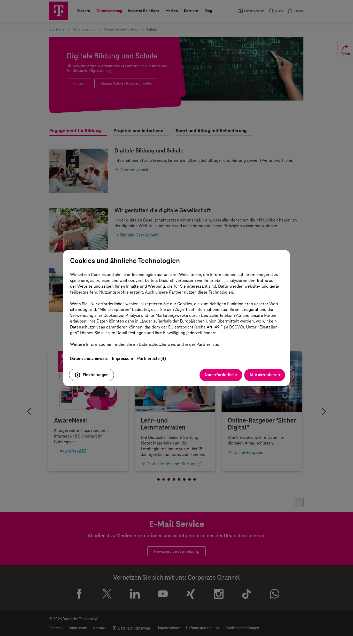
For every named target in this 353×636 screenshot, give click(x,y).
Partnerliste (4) (151, 358)
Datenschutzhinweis (89, 358)
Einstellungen (96, 375)
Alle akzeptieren (264, 375)
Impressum (122, 358)
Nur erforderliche (221, 375)
